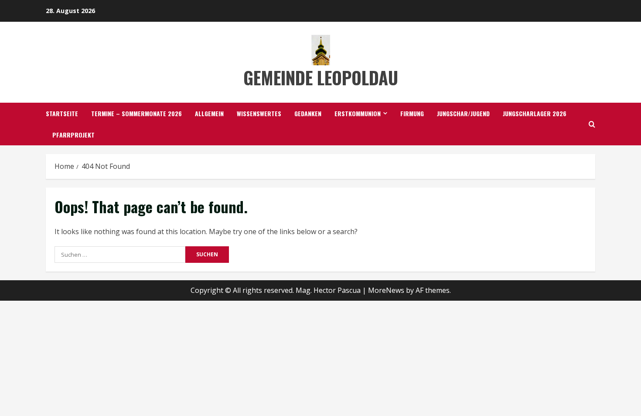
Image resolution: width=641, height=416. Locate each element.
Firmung (412, 113)
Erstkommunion (357, 113)
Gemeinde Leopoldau (320, 77)
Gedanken (307, 113)
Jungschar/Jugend (463, 113)
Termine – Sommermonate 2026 (136, 113)
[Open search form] (592, 124)
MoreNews (386, 290)
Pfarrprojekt (73, 134)
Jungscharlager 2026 (534, 113)
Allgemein (209, 113)
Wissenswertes (259, 113)
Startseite (62, 113)
